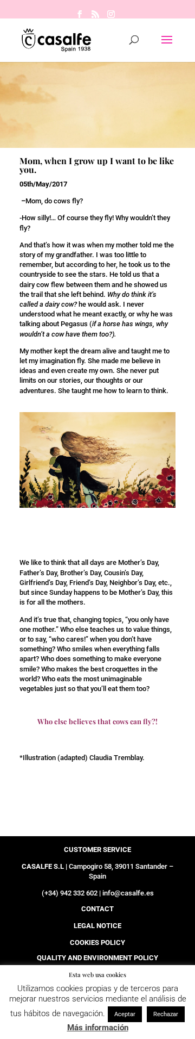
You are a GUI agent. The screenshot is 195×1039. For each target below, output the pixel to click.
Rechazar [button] (165, 1014)
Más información (97, 1027)
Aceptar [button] (124, 1014)
